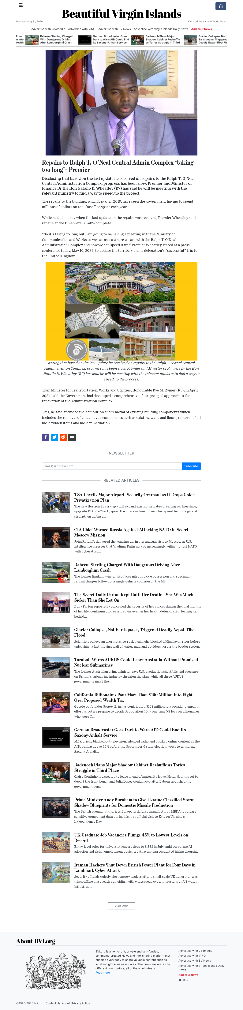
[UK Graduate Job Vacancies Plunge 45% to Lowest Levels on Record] (56, 842)
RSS (185, 979)
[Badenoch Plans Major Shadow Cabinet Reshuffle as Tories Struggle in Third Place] (128, 40)
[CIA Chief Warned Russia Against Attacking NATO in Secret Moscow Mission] (56, 537)
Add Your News (201, 29)
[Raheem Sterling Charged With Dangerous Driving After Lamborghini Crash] (22, 40)
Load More (121, 906)
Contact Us (53, 1003)
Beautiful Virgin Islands (121, 13)
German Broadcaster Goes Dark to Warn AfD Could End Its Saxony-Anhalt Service (102, 39)
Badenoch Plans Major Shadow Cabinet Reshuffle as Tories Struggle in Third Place (153, 41)
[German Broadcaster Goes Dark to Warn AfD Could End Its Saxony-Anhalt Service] (75, 40)
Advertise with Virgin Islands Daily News (161, 29)
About (66, 1003)
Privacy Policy (80, 1003)
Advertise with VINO (81, 29)
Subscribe (191, 466)
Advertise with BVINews (114, 29)
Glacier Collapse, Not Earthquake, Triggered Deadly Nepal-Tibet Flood (205, 39)
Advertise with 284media (48, 29)
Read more (102, 972)
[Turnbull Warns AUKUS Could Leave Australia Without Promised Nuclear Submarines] (56, 667)
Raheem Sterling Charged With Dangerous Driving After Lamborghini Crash (47, 39)
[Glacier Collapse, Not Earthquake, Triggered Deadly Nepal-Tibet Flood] (181, 40)
